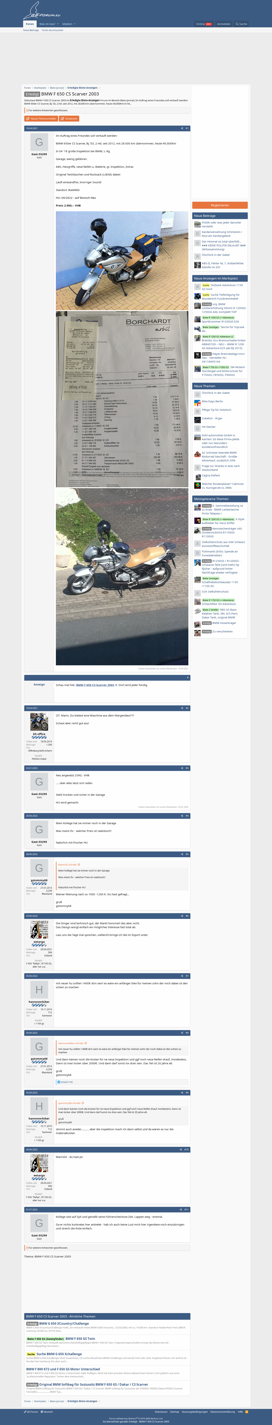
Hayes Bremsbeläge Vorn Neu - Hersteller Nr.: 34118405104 (223, 357)
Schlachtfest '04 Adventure (219, 602)
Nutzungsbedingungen (195, 1411)
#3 (187, 768)
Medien (67, 24)
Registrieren (220, 205)
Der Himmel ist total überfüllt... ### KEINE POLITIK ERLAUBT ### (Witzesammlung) (224, 245)
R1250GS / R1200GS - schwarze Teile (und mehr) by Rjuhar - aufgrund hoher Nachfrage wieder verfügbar (221, 566)
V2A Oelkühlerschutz (215, 591)
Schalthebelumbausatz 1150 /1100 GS (220, 582)
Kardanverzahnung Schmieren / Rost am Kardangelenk (222, 234)
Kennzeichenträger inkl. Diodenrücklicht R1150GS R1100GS (222, 532)
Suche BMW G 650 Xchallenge (54, 1354)
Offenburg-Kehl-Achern (40, 750)
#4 (187, 815)
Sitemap (174, 1411)
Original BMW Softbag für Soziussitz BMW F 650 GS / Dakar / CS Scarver (87, 1384)
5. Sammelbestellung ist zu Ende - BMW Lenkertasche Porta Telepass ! (222, 509)
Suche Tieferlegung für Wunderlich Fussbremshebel (221, 296)
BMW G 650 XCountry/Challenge (58, 1323)
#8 (187, 1032)
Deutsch (48, 1411)
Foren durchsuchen (52, 30)
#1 (187, 128)
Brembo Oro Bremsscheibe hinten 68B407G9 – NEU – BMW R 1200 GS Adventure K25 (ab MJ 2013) (224, 342)
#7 (187, 975)
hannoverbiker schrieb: (71, 1043)
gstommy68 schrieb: (69, 1103)
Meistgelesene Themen (211, 499)
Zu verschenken (218, 631)
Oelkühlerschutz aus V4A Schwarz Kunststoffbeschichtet (223, 544)
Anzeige (39, 684)
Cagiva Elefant (211, 475)
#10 (186, 1149)
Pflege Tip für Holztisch (216, 410)
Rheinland (47, 893)
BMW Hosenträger (219, 623)
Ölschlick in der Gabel (216, 255)
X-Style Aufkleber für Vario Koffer (223, 521)
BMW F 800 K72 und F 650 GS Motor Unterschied (63, 1369)
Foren (30, 24)
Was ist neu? (47, 24)
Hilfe (240, 1411)
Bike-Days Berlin (212, 401)
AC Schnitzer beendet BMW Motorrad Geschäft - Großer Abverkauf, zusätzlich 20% (219, 456)
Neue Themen (204, 386)
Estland (48, 955)
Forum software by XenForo (136, 1418)
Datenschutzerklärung (222, 1411)
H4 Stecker (209, 427)
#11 (186, 1209)
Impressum (161, 1411)
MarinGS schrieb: (67, 864)
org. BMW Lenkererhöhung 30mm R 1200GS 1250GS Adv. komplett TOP (224, 308)
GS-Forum (32, 1411)
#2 (187, 708)
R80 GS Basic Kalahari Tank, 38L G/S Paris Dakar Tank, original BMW (220, 613)
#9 (187, 1092)
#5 (187, 854)
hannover (47, 1015)
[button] (58, 24)
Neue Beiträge (31, 30)
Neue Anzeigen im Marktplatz (216, 278)
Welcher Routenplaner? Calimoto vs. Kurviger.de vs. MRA (223, 485)
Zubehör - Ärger (212, 418)
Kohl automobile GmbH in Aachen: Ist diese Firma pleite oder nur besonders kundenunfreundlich (220, 441)
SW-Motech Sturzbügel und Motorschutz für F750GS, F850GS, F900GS (223, 371)
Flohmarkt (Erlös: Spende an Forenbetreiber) (220, 553)
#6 (187, 915)
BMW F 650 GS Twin (61, 1339)
